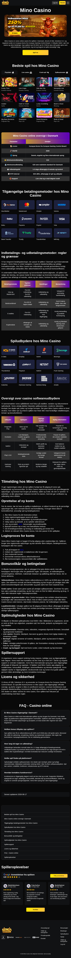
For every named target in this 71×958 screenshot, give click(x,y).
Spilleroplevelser (10, 857)
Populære (8, 72)
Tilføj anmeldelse (59, 876)
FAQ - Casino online (11, 853)
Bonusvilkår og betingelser (13, 836)
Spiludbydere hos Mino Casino (14, 827)
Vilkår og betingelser (63, 940)
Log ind (62, 944)
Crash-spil (42, 72)
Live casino (25, 72)
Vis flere (35, 909)
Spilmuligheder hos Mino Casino (15, 840)
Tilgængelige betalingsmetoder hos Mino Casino (20, 823)
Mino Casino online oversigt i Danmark (17, 819)
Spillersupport (9, 844)
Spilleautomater (60, 72)
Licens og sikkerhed (11, 849)
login (21, 550)
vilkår (20, 524)
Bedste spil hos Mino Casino (14, 814)
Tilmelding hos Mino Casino (13, 831)
